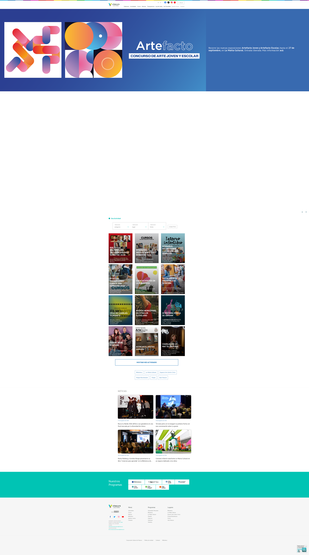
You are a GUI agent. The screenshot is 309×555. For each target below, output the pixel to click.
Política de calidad (148, 540)
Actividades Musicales (153, 510)
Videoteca (126, 6)
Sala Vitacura (163, 377)
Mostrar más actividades (147, 362)
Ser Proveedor (167, 6)
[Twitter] (114, 516)
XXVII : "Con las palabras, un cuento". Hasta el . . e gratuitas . (257, 49)
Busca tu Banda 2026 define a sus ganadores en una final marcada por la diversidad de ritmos (135, 425)
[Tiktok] (168, 2)
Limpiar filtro (172, 226)
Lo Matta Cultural (151, 372)
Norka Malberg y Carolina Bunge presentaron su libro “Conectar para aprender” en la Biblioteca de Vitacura (134, 460)
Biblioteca (139, 372)
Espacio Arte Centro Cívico (167, 372)
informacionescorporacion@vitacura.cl (116, 526)
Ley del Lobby (159, 6)
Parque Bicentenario (142, 377)
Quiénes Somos (175, 6)
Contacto (182, 6)
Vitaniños (150, 522)
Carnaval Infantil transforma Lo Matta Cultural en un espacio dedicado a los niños (173, 460)
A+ (158, 2)
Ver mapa (121, 522)
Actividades (133, 6)
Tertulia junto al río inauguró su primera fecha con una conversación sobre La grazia (173, 425)
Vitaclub (150, 516)
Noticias (144, 6)
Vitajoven (150, 518)
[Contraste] (162, 2)
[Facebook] (165, 2)
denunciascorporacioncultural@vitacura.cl (116, 529)
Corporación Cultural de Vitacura (134, 540)
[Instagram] (172, 2)
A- (160, 2)
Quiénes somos (132, 518)
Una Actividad (116, 218)
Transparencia (150, 6)
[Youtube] (175, 2)
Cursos (139, 6)
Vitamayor (150, 520)
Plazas (153, 377)
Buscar (181, 2)
